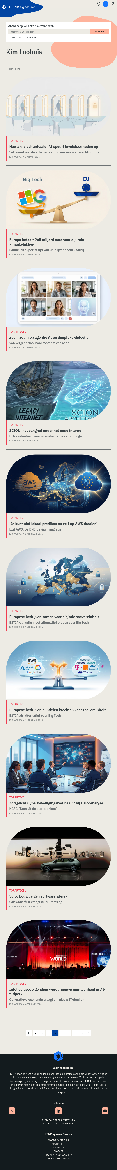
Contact (58, 1151)
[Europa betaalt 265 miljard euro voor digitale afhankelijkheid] (58, 199)
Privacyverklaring (59, 1158)
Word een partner (58, 1140)
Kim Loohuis (15, 156)
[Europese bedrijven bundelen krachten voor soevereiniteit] (58, 670)
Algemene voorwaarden (58, 1154)
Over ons (58, 1147)
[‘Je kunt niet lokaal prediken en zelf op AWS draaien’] (58, 483)
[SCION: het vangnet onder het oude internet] (58, 390)
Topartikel (17, 141)
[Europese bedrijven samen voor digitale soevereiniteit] (58, 577)
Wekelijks (31, 37)
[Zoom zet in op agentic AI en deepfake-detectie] (58, 297)
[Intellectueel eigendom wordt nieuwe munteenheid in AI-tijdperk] (58, 949)
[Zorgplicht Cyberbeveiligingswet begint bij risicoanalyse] (58, 763)
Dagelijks (16, 37)
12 (81, 1033)
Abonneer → (100, 31)
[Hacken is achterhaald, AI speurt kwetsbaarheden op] (58, 106)
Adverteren (58, 1143)
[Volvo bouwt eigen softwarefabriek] (58, 856)
